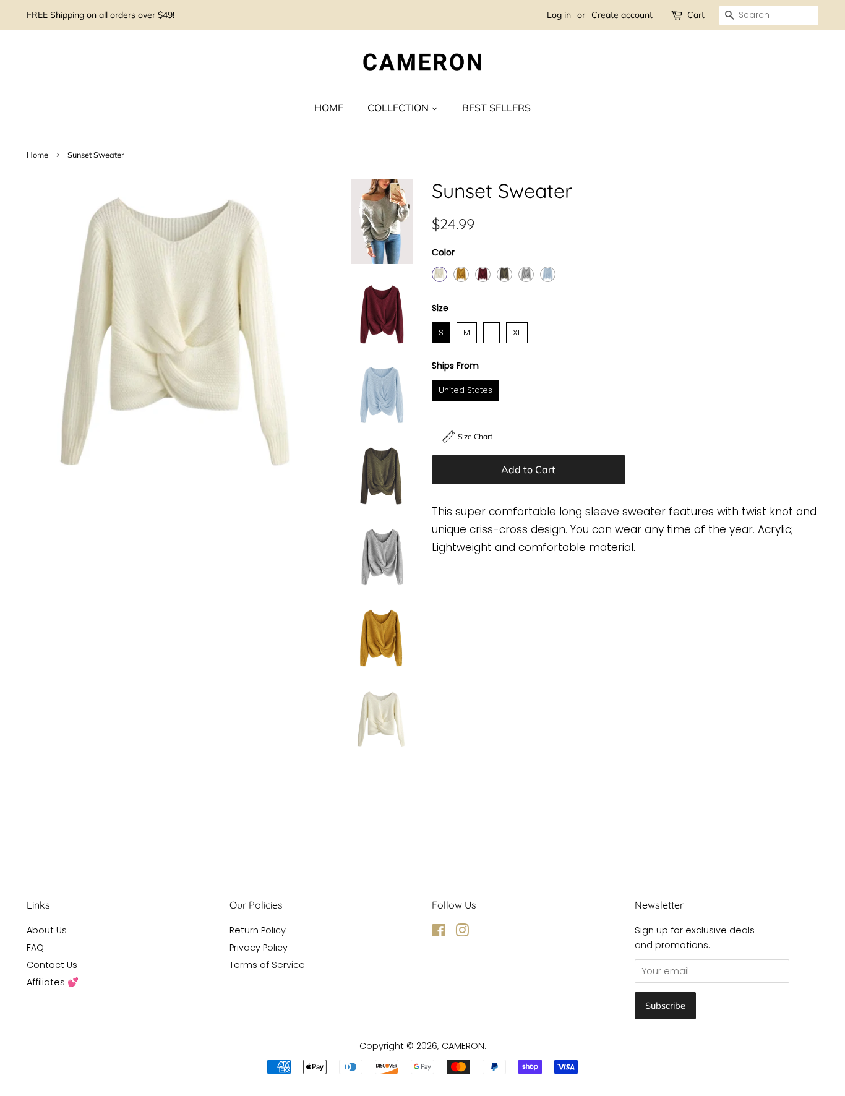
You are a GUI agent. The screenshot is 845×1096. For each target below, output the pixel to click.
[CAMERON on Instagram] (462, 933)
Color (443, 252)
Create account (622, 14)
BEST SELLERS (496, 107)
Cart (696, 14)
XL (517, 330)
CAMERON (463, 1046)
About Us (47, 930)
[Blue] (547, 274)
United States (466, 388)
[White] (439, 274)
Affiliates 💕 (53, 982)
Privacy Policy (258, 947)
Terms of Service (267, 965)
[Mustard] (461, 274)
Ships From (455, 365)
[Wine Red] (483, 274)
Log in (559, 14)
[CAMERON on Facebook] (439, 933)
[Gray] (526, 274)
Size (440, 308)
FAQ (35, 947)
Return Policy (257, 930)
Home (37, 155)
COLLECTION (399, 107)
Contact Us (52, 965)
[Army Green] (504, 274)
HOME (328, 107)
